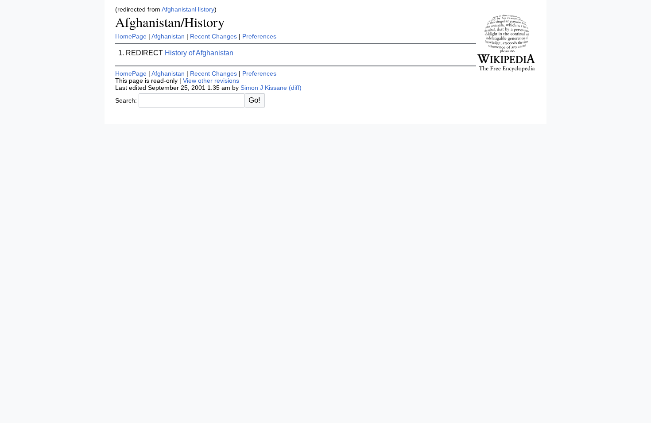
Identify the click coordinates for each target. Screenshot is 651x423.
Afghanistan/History (170, 22)
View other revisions (211, 80)
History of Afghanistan (199, 53)
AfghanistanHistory (188, 9)
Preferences (259, 36)
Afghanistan (168, 36)
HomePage (131, 36)
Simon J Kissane (263, 87)
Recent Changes (213, 36)
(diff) (295, 87)
